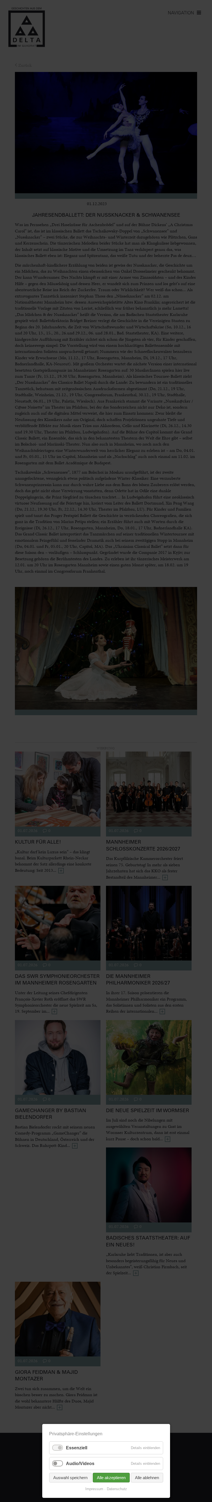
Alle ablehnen (147, 1477)
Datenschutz (117, 1489)
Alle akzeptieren (111, 1477)
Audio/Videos (80, 1463)
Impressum (94, 1489)
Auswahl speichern (70, 1477)
